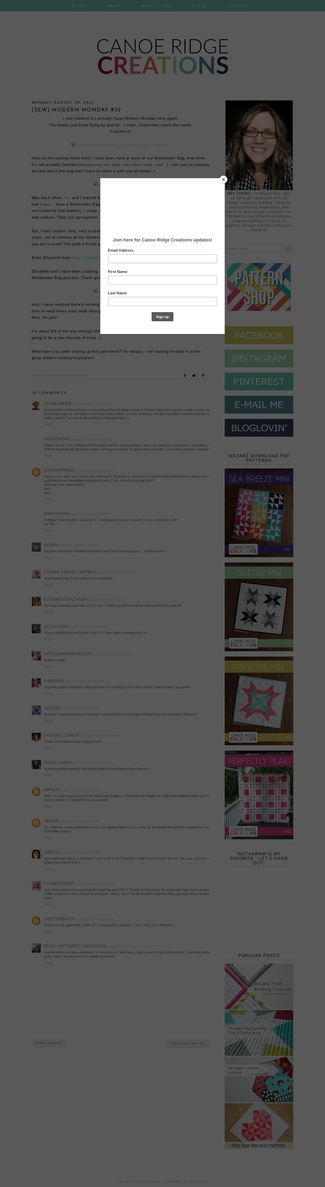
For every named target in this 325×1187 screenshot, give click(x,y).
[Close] (223, 179)
